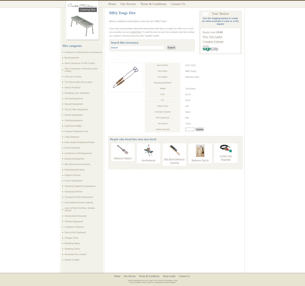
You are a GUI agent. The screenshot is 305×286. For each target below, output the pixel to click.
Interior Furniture (72, 87)
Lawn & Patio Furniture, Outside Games (80, 209)
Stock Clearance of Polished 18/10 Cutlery (81, 69)
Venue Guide (169, 276)
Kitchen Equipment (74, 115)
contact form (136, 32)
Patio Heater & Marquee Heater (80, 142)
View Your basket (212, 36)
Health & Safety (72, 260)
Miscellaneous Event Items (77, 164)
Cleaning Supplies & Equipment (80, 186)
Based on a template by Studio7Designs (161, 282)
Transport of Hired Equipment (79, 197)
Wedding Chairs (72, 249)
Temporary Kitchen (74, 191)
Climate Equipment (74, 221)
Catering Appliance (74, 120)
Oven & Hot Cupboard (75, 232)
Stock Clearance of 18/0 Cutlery (80, 63)
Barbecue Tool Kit (200, 160)
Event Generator (72, 148)
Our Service (128, 4)
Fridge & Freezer (73, 175)
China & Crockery (73, 76)
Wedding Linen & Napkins (77, 93)
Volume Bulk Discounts (76, 216)
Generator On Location (75, 254)
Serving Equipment (74, 98)
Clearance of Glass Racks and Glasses (83, 52)
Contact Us (178, 4)
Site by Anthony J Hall (137, 282)
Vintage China (71, 238)
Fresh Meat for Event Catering (79, 202)
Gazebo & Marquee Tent (76, 131)
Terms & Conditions (153, 4)
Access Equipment (73, 180)
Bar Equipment (72, 58)
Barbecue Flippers (123, 158)
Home (112, 4)
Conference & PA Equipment (78, 153)
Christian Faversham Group (167, 280)
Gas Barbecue (149, 160)
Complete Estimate (212, 41)
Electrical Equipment (74, 159)
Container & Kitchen (74, 227)
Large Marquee (72, 137)
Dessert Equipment (74, 104)
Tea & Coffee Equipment (76, 109)
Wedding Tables (72, 243)
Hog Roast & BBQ (73, 126)
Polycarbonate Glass (75, 170)
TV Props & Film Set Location (78, 82)
